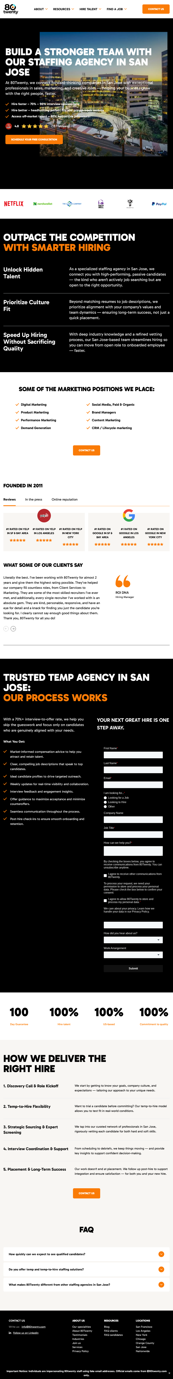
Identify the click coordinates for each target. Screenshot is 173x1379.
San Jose (141, 1347)
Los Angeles (143, 1330)
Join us (76, 1343)
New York (141, 1334)
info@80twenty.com (34, 1326)
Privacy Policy (80, 1351)
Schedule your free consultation (34, 139)
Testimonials (79, 1334)
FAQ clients (111, 1330)
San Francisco (144, 1326)
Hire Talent (88, 9)
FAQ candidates (113, 1334)
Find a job (115, 9)
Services (77, 1347)
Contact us (156, 9)
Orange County (145, 1343)
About (39, 9)
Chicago (141, 1339)
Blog (106, 1326)
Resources (61, 9)
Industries (78, 1339)
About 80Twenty (82, 1330)
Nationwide (143, 1351)
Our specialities (81, 1326)
